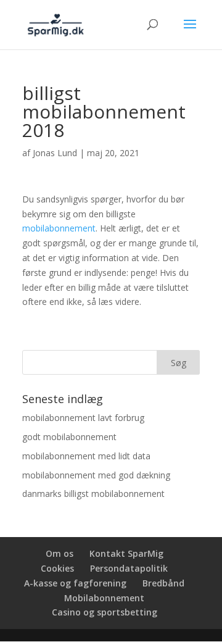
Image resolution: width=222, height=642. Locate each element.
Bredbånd (163, 583)
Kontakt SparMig (126, 553)
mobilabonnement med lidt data (86, 456)
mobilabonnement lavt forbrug (83, 417)
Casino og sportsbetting (104, 612)
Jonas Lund (55, 153)
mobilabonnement (59, 228)
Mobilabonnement (104, 598)
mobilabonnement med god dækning (96, 475)
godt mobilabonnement (69, 437)
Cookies (57, 568)
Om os (59, 553)
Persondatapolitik (129, 568)
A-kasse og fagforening (75, 583)
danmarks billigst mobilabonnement (93, 493)
